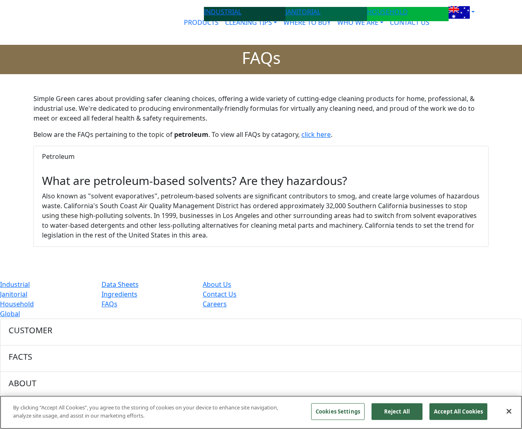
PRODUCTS (201, 22)
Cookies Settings (338, 411)
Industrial (15, 284)
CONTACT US (409, 22)
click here (316, 134)
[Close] (509, 411)
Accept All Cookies (458, 411)
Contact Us (220, 294)
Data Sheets (120, 284)
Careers (215, 303)
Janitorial (13, 294)
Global (10, 313)
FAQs (109, 303)
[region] (261, 412)
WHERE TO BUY (307, 22)
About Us (217, 284)
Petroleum (58, 156)
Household (17, 303)
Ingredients (119, 294)
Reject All (397, 411)
